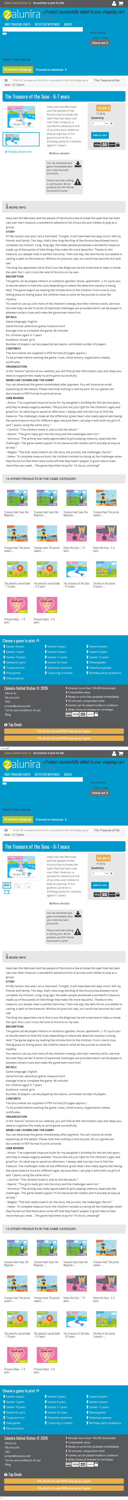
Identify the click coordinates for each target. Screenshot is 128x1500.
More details (61, 153)
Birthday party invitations (105, 673)
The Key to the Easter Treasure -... (104, 584)
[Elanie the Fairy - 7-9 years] (77, 533)
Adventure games (100, 668)
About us (10, 693)
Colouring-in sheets (59, 673)
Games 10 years (16, 657)
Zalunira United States (16, 3)
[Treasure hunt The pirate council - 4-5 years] (17, 533)
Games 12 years (99, 657)
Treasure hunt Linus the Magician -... (16, 513)
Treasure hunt (15, 668)
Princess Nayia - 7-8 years (14, 620)
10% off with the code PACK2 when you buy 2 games (64, 731)
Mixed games (97, 662)
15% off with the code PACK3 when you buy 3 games (64, 738)
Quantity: (97, 118)
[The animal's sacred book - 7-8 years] (17, 569)
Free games (13, 673)
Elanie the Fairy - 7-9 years (74, 549)
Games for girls (15, 662)
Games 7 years (15, 652)
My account (12, 697)
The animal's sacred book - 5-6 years (47, 584)
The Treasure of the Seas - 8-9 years (77, 584)
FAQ (7, 702)
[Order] (120, 4)
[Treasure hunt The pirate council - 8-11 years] (47, 533)
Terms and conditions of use (23, 710)
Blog (8, 714)
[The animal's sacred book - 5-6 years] (47, 569)
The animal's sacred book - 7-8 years (17, 584)
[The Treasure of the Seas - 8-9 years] (77, 569)
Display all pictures (19, 151)
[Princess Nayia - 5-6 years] (47, 605)
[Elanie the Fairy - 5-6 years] (106, 533)
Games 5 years (56, 646)
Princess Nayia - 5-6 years (44, 620)
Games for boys (57, 662)
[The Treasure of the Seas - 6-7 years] (21, 139)
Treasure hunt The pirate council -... (106, 513)
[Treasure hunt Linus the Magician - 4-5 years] (77, 498)
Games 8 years (56, 652)
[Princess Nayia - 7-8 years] (17, 605)
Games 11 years (57, 657)
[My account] (114, 4)
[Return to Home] (6, 81)
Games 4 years (15, 646)
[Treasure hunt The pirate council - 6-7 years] (106, 498)
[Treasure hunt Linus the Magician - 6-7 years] (47, 498)
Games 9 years (98, 652)
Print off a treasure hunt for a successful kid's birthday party (50, 80)
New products (15, 678)
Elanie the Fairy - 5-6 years (104, 549)
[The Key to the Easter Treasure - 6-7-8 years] (106, 569)
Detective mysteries (59, 668)
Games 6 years (98, 646)
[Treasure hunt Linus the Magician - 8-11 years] (17, 498)
